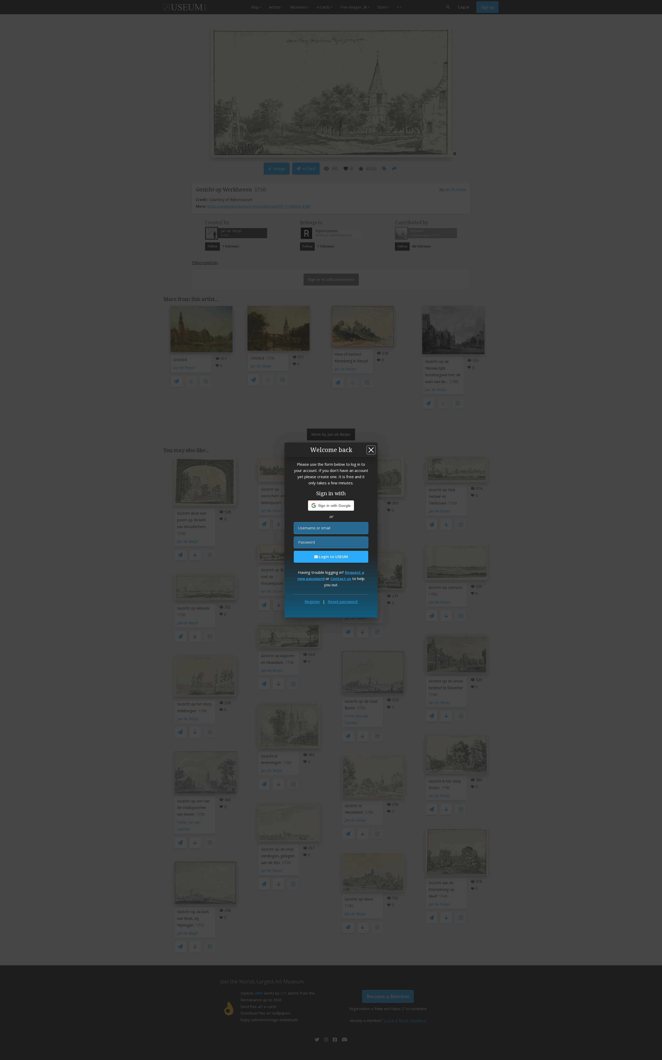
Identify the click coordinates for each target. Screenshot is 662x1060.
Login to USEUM (333, 556)
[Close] (371, 450)
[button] (331, 505)
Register (312, 601)
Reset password (342, 601)
